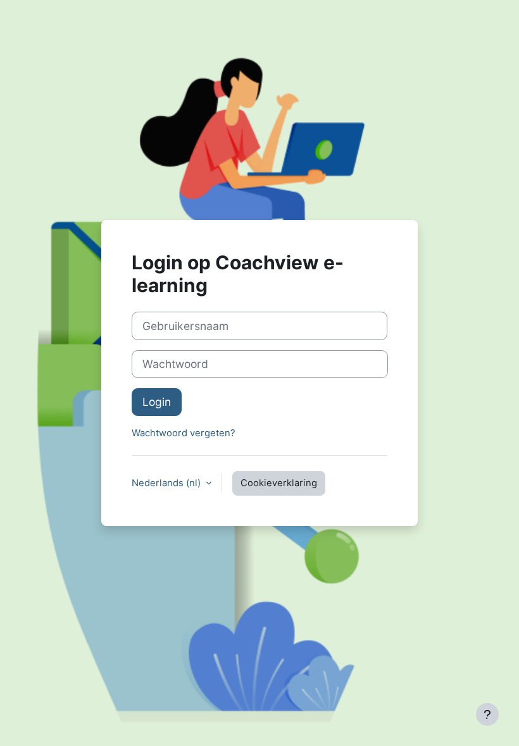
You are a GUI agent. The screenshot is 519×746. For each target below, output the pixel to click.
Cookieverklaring (279, 483)
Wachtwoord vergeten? (183, 433)
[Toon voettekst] (487, 714)
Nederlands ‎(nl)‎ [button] (167, 483)
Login (156, 401)
